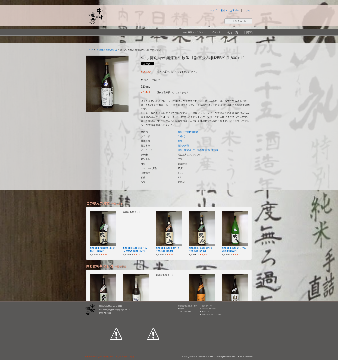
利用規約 (181, 309)
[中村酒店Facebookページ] (116, 317)
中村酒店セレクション (194, 32)
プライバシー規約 (184, 311)
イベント (216, 32)
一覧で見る (117, 203)
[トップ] (96, 15)
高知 (180, 141)
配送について (207, 311)
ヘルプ (213, 10)
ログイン (248, 10)
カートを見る (238, 21)
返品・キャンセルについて (211, 314)
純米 (180, 150)
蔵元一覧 (232, 32)
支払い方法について (209, 309)
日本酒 (248, 32)
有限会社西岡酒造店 (106, 50)
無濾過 (187, 150)
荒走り (214, 150)
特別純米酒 (183, 145)
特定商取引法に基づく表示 (187, 306)
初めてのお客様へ (230, 10)
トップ (89, 50)
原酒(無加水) (203, 150)
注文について (207, 306)
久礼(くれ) (183, 136)
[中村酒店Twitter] (153, 317)
